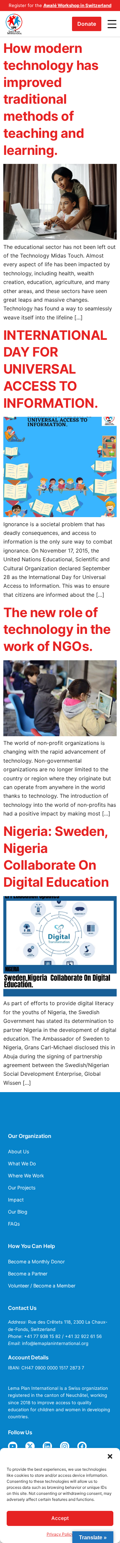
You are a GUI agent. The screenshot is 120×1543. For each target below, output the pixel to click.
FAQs (14, 1224)
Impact (16, 1199)
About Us (18, 1151)
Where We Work (26, 1175)
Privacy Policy (60, 1534)
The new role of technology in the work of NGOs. (56, 629)
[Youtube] (12, 1446)
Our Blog (17, 1212)
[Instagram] (64, 1446)
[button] (110, 1456)
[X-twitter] (30, 1446)
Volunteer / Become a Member (41, 1285)
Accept (60, 1518)
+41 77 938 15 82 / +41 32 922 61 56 (63, 1336)
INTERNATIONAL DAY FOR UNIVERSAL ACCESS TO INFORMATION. (55, 369)
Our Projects (22, 1187)
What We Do (22, 1163)
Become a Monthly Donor (36, 1261)
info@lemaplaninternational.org (55, 1343)
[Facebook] (82, 1446)
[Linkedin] (47, 1446)
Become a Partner (27, 1273)
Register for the (60, 5)
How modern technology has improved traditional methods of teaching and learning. (51, 99)
